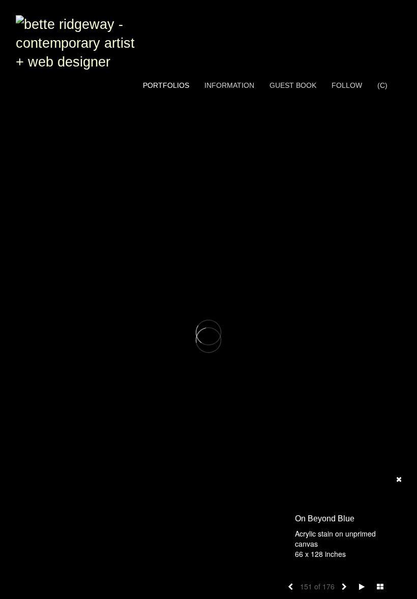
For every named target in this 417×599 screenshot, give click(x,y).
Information (229, 85)
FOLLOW (347, 85)
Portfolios (166, 85)
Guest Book (293, 85)
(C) (382, 85)
